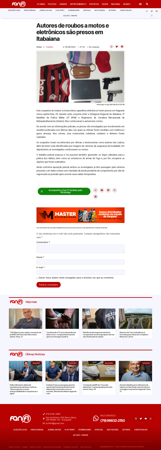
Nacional (115, 4)
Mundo (126, 4)
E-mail (40, 267)
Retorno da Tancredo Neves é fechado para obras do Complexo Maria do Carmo (134, 334)
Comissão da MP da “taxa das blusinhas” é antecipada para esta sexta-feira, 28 (97, 387)
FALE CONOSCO (108, 415)
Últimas (41, 4)
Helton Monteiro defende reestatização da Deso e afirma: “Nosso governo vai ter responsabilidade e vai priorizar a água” (24, 389)
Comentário (43, 242)
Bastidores (100, 10)
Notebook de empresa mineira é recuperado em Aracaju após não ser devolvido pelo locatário (98, 334)
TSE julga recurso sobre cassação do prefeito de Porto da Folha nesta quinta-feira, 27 (25, 334)
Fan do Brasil (30, 10)
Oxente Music (126, 10)
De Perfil (112, 10)
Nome (40, 257)
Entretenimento (78, 4)
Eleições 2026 (14, 10)
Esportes (94, 4)
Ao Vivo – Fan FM (70, 16)
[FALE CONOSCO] (96, 418)
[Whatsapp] (152, 15)
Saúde (105, 4)
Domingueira (73, 10)
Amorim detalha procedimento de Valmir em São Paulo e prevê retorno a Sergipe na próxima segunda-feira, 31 (135, 388)
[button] (140, 4)
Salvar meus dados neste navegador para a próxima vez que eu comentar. (76, 278)
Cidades (63, 4)
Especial (87, 10)
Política (52, 4)
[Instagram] (147, 11)
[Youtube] (157, 11)
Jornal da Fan (45, 10)
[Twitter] (152, 11)
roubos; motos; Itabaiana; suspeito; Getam (56, 182)
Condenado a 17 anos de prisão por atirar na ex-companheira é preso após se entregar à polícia (61, 334)
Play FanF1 (60, 10)
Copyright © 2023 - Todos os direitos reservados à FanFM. (122, 447)
